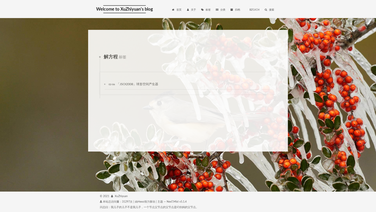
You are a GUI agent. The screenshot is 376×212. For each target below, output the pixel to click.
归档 (237, 10)
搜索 (271, 10)
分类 (222, 10)
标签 (208, 10)
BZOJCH (254, 10)
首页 (179, 10)
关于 (193, 10)
